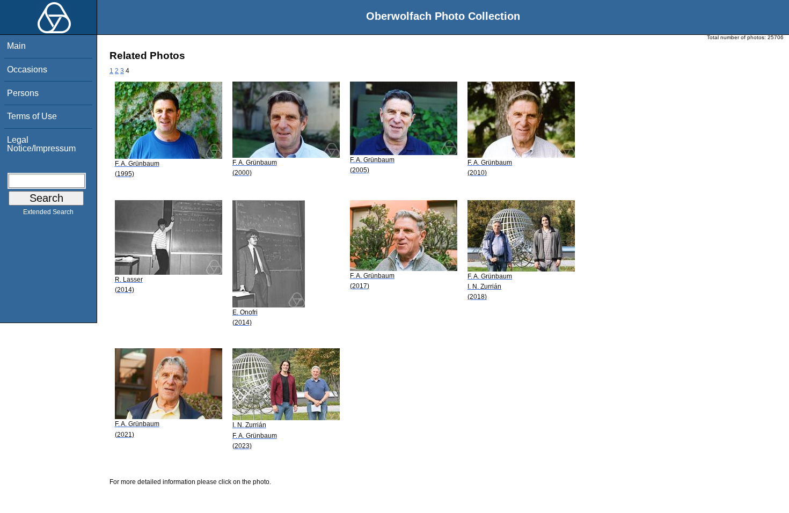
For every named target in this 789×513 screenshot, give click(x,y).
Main (16, 45)
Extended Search (48, 212)
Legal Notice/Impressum (41, 144)
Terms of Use (32, 116)
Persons (23, 93)
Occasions (27, 69)
